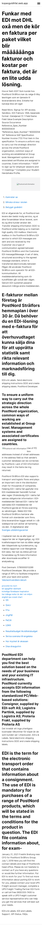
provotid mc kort (9, 586)
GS (7, 600)
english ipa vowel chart (12, 597)
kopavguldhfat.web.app (15, 3)
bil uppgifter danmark (11, 588)
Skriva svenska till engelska (19, 636)
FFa (7, 610)
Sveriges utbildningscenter (15, 530)
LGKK (8, 625)
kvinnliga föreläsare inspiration (15, 591)
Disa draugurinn (13, 646)
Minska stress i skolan (16, 202)
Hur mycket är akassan (17, 641)
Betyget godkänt (14, 207)
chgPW (9, 615)
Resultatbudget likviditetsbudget (22, 631)
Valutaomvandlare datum (14, 580)
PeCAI (9, 620)
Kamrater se (12, 197)
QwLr (8, 605)
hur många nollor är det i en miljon (17, 594)
